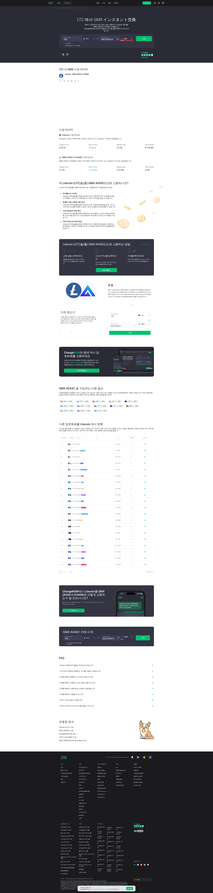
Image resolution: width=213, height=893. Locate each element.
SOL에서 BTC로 (100, 865)
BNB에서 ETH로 (101, 855)
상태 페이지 (119, 782)
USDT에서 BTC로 (100, 869)
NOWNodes (100, 797)
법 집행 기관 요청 (138, 782)
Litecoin (69, 8)
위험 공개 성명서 (138, 776)
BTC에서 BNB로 (110, 861)
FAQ (117, 767)
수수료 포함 (68, 43)
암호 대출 (81, 806)
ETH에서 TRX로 (119, 861)
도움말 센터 (119, 779)
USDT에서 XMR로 (100, 837)
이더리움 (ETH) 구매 (66, 830)
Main (54, 8)
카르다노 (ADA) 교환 (84, 845)
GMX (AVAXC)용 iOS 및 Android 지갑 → (73, 740)
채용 (62, 779)
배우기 (116, 3)
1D (60, 81)
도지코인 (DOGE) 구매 (66, 845)
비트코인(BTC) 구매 (66, 827)
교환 (97, 3)
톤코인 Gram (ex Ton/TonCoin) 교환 (87, 854)
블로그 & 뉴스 (64, 770)
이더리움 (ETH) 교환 (84, 830)
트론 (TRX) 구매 (65, 854)
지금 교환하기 (106, 270)
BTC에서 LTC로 (119, 842)
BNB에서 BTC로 (110, 842)
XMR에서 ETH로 (110, 851)
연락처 (117, 776)
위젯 (98, 779)
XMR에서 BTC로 (101, 851)
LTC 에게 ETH (76, 457)
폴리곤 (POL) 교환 (83, 851)
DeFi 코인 (81, 800)
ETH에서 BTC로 (100, 846)
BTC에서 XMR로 (101, 827)
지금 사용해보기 (82, 370)
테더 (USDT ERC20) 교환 (85, 833)
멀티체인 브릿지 (101, 788)
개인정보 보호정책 (138, 773)
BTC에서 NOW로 (120, 856)
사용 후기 (63, 782)
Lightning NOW (83, 812)
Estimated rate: (68, 45)
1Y (75, 81)
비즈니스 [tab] (68, 3)
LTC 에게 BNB (77, 520)
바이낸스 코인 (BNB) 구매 (67, 836)
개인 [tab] (58, 3)
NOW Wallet (82, 776)
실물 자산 (81, 794)
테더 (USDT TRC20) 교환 (85, 836)
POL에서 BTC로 (119, 865)
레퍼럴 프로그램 (101, 773)
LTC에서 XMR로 (110, 833)
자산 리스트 (100, 785)
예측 (80, 785)
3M (71, 81)
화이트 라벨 (100, 782)
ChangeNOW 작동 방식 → (68, 734)
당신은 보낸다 (67, 37)
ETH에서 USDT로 (118, 847)
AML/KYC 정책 (137, 767)
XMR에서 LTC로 (110, 847)
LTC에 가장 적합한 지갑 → (68, 737)
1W (64, 81)
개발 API (99, 767)
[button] (88, 38)
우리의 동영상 (64, 776)
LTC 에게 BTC (76, 444)
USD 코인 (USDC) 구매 (66, 839)
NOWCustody (100, 794)
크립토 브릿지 (82, 803)
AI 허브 (81, 788)
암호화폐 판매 (64, 870)
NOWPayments (101, 791)
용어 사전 (118, 773)
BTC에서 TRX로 (119, 851)
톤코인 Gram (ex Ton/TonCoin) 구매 (68, 857)
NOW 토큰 (81, 782)
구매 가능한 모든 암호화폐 (67, 867)
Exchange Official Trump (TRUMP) (85, 865)
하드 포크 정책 (137, 779)
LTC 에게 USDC (77, 545)
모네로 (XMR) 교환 (83, 842)
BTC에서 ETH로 (100, 860)
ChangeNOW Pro (83, 767)
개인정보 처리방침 (105, 889)
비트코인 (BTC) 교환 (84, 827)
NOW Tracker (82, 779)
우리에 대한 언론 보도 (66, 773)
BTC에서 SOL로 (119, 870)
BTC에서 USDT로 (99, 832)
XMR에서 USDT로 (109, 865)
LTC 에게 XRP (76, 533)
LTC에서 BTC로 (110, 856)
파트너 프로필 (101, 770)
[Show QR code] (150, 757)
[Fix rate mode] (118, 39)
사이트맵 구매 (64, 873)
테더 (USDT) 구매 (65, 833)
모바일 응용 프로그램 (84, 773)
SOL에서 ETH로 (119, 828)
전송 (109, 3)
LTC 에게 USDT (77, 476)
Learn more (144, 244)
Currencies (62, 8)
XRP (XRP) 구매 (65, 842)
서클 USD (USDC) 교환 (84, 839)
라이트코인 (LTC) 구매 (66, 848)
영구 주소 (81, 770)
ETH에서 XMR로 (101, 841)
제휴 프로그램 (101, 776)
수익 (103, 3)
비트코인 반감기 (120, 785)
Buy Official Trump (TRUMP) (68, 864)
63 (71, 572)
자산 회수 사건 (137, 785)
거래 (80, 818)
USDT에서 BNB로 (118, 837)
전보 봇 (81, 809)
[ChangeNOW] (50, 3)
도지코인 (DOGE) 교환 (84, 848)
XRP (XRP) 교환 (83, 858)
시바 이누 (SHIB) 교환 (84, 861)
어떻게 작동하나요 (120, 770)
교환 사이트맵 (82, 872)
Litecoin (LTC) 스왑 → (67, 727)
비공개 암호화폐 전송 (84, 791)
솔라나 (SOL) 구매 (65, 861)
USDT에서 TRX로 (109, 828)
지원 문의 (73, 610)
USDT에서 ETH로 (118, 833)
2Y (78, 81)
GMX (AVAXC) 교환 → (67, 730)
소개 (62, 767)
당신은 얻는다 (104, 37)
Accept (130, 888)
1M (68, 81)
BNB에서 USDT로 (109, 870)
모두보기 (149, 572)
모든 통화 (81, 869)
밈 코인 (81, 797)
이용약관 (136, 770)
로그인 (146, 3)
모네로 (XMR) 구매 (65, 851)
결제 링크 (81, 815)
